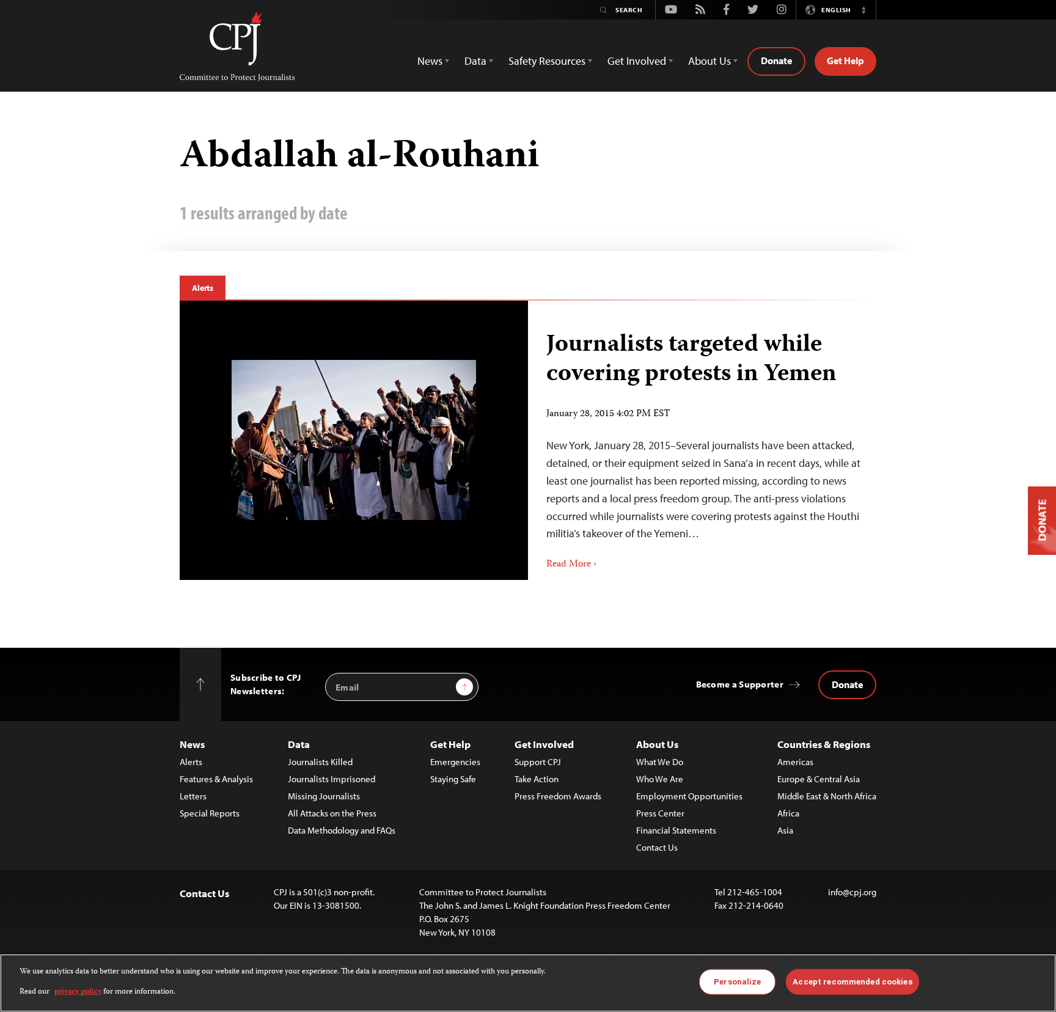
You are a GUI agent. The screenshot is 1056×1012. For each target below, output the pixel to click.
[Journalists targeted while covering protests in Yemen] (354, 440)
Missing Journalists (324, 796)
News (192, 744)
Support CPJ (538, 762)
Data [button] (475, 61)
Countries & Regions (823, 744)
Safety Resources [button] (546, 61)
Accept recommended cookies (852, 981)
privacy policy (77, 991)
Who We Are (659, 779)
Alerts (202, 287)
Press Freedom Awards (558, 796)
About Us (657, 744)
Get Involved (544, 744)
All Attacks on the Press (332, 813)
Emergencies (455, 762)
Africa (788, 813)
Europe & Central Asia (818, 779)
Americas (795, 762)
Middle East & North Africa (826, 796)
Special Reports (210, 813)
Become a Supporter (739, 684)
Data (299, 744)
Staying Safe (453, 779)
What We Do (659, 762)
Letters (193, 796)
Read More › (571, 565)
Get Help (845, 60)
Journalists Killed (320, 762)
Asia (785, 830)
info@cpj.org (852, 892)
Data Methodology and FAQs (341, 830)
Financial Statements (676, 830)
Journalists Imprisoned (331, 779)
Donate (776, 60)
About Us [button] (709, 61)
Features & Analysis (216, 779)
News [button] (429, 61)
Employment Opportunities (689, 796)
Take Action (537, 779)
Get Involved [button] (636, 61)
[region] (528, 983)
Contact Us (657, 847)
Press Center (660, 813)
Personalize (737, 981)
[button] (863, 10)
